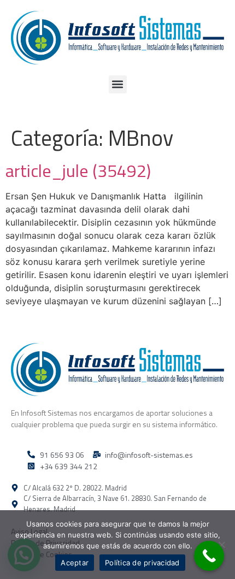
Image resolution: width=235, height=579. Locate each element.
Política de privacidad (142, 562)
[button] (118, 84)
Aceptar (75, 562)
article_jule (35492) (78, 170)
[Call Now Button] (209, 556)
